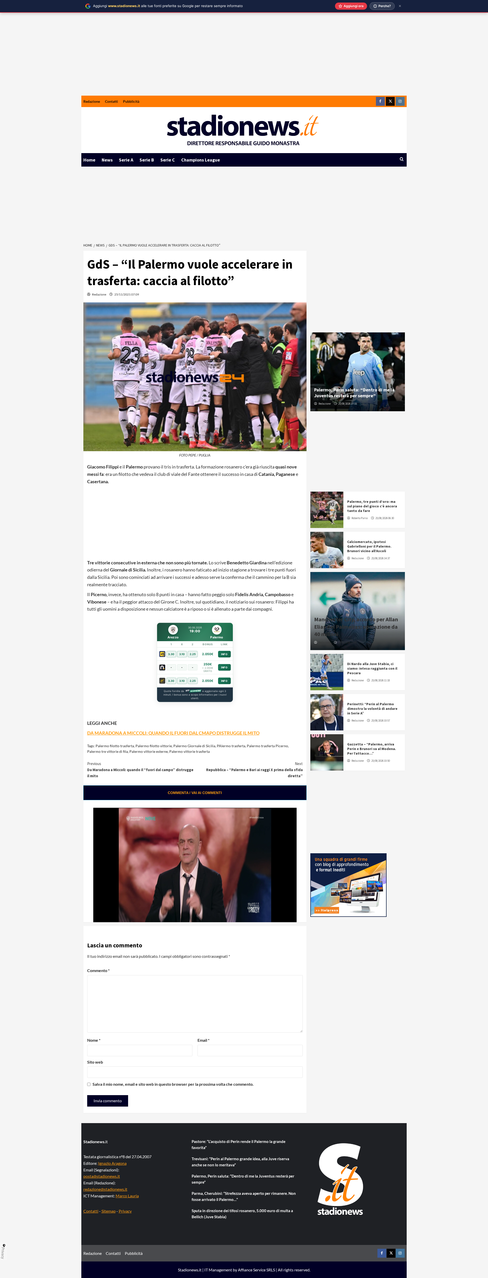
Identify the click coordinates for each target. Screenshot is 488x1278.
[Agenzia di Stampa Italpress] (348, 884)
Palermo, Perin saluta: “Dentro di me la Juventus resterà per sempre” (354, 393)
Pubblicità (131, 101)
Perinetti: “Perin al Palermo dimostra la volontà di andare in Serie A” (372, 708)
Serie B (147, 160)
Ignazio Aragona (112, 1163)
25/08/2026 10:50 (380, 760)
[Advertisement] (244, 57)
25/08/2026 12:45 (347, 642)
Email (203, 1040)
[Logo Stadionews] (341, 1179)
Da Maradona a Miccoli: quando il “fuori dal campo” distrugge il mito (140, 769)
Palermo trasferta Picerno (267, 746)
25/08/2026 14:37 (380, 558)
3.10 (182, 654)
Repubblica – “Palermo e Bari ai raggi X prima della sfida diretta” (254, 769)
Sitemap (108, 1211)
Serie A (126, 160)
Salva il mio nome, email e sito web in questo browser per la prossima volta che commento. (173, 1084)
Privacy (125, 1211)
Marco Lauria (127, 1195)
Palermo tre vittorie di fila (107, 751)
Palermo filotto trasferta (115, 746)
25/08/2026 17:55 (347, 403)
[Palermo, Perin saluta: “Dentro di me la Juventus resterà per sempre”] (357, 371)
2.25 (193, 654)
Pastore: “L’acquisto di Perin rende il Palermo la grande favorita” (238, 1144)
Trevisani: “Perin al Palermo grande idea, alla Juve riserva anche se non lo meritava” (240, 1161)
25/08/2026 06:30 (384, 518)
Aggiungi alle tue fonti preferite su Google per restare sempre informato (168, 6)
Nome (93, 1040)
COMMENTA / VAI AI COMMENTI (195, 793)
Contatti (111, 101)
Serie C (167, 160)
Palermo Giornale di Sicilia (194, 746)
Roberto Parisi (360, 518)
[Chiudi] (400, 6)
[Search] (402, 159)
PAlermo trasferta (231, 746)
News (107, 160)
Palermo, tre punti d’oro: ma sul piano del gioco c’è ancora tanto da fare (372, 506)
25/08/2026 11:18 (380, 680)
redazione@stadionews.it (105, 1189)
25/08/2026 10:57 (380, 720)
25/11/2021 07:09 (126, 294)
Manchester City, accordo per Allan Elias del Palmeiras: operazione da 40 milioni (356, 626)
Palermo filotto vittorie (153, 746)
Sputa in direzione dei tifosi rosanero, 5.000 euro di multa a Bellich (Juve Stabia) (242, 1213)
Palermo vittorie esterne (148, 751)
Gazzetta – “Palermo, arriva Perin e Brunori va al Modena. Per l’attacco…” (371, 749)
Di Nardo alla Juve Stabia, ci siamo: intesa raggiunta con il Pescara (372, 668)
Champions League (200, 160)
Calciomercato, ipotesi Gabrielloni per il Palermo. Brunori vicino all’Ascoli (369, 546)
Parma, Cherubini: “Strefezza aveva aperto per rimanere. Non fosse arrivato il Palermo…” (244, 1196)
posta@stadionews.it (101, 1176)
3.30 (171, 654)
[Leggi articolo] (326, 510)
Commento (98, 970)
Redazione (91, 101)
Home (89, 160)
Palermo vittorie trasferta (189, 751)
